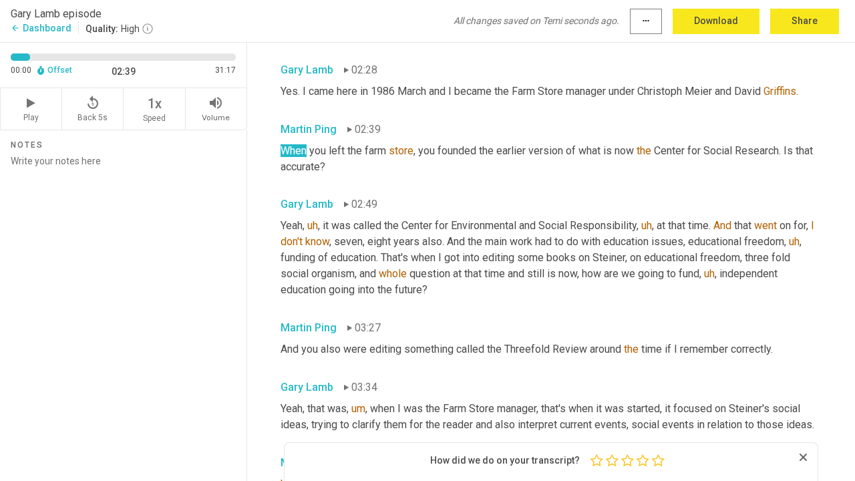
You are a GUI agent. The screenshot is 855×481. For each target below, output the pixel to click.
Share (805, 20)
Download (716, 20)
